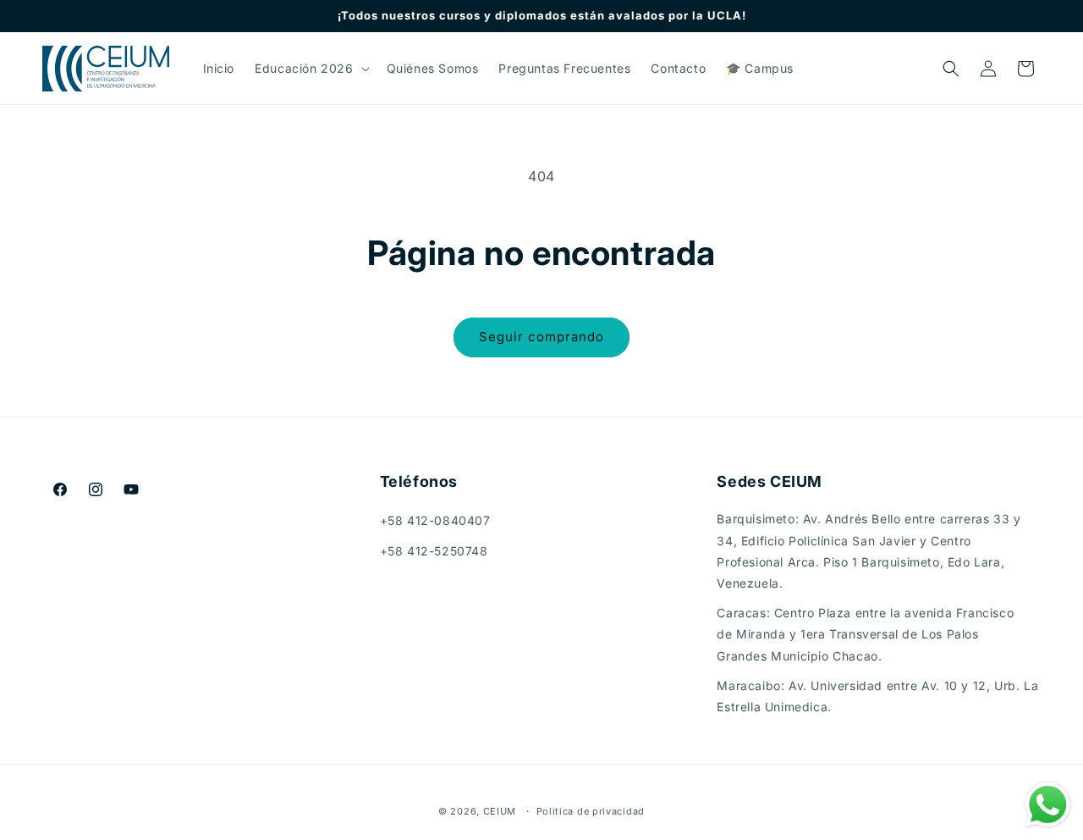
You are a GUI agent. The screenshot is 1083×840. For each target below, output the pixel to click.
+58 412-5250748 (434, 551)
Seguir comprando (541, 337)
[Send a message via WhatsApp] (1048, 805)
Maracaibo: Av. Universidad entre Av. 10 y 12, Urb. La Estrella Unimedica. (877, 696)
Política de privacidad (590, 811)
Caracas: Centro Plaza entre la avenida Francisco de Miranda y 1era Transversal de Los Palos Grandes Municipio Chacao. (865, 633)
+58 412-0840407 (435, 520)
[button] (310, 68)
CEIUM (500, 811)
